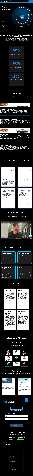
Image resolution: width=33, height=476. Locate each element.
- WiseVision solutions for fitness (6, 22)
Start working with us (11, 285)
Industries (19, 1)
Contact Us (30, 1)
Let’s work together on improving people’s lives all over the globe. (6, 19)
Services (15, 1)
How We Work (11, 1)
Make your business (11, 163)
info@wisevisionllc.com (15, 461)
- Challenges (3, 20)
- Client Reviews (4, 24)
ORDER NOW (16, 425)
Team (26, 1)
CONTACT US (16, 408)
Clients (23, 1)
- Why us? (3, 25)
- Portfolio (3, 26)
